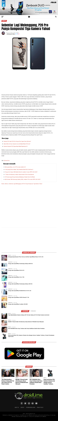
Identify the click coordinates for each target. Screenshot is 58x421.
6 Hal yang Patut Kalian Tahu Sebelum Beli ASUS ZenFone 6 (19, 170)
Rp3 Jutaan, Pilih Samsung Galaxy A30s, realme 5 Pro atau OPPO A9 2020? (22, 179)
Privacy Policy (40, 407)
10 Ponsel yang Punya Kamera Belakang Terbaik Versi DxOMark (20, 177)
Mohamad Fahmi (11, 34)
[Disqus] (28, 207)
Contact (22, 407)
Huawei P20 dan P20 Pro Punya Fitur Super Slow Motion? (17, 141)
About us (17, 407)
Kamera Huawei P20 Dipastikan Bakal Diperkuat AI (15, 146)
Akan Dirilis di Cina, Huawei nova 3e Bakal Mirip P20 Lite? (17, 144)
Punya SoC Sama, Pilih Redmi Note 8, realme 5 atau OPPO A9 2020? (21, 172)
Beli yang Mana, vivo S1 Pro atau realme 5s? (15, 167)
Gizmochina (6, 161)
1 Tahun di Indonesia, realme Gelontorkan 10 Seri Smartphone (19, 174)
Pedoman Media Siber (30, 407)
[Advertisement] (29, 82)
